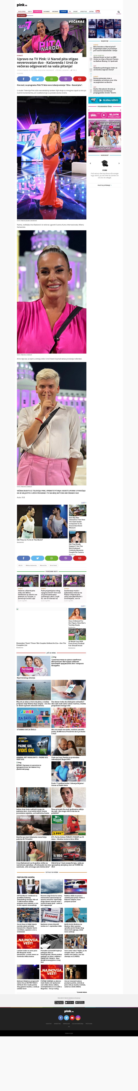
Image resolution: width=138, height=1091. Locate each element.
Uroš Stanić (53, 565)
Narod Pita (43, 565)
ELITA (20, 565)
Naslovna (21, 11)
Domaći (20, 55)
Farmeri (63, 11)
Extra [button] (91, 11)
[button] (19, 584)
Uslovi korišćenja (77, 1024)
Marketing (57, 1024)
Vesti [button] (30, 11)
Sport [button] (75, 11)
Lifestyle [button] (83, 11)
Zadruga (37, 11)
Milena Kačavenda (31, 565)
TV (70, 11)
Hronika (55, 11)
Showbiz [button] (46, 11)
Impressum (66, 1024)
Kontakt (49, 1024)
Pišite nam (89, 1024)
